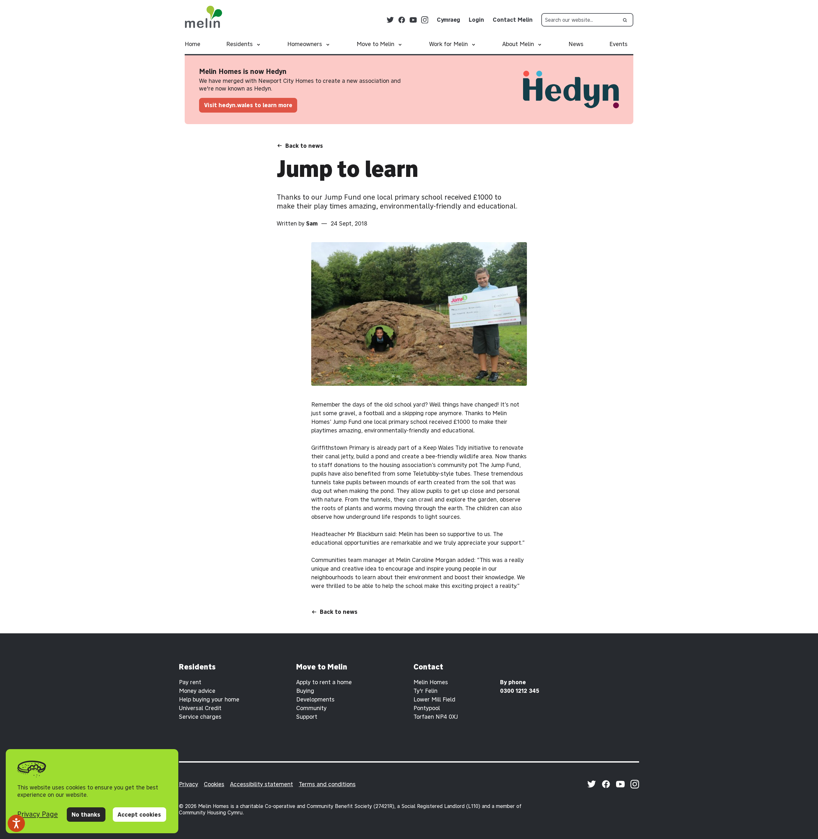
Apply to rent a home (324, 682)
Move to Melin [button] (375, 44)
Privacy (188, 784)
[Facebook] (401, 20)
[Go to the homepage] (203, 17)
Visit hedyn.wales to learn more (248, 105)
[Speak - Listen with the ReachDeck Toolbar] (16, 823)
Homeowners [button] (304, 44)
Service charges (200, 716)
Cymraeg (448, 19)
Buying (305, 690)
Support (306, 716)
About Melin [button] (518, 44)
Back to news (304, 145)
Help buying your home (209, 699)
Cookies (214, 784)
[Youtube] (413, 20)
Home (192, 44)
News (575, 44)
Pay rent (190, 682)
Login (476, 19)
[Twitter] (390, 20)
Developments (315, 699)
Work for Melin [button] (448, 44)
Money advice (197, 690)
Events (618, 44)
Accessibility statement (261, 784)
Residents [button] (239, 44)
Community (311, 708)
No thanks (86, 814)
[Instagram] (424, 20)
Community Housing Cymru (211, 812)
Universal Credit (200, 708)
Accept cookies (139, 814)
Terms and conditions (327, 784)
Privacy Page (37, 814)
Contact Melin (513, 19)
